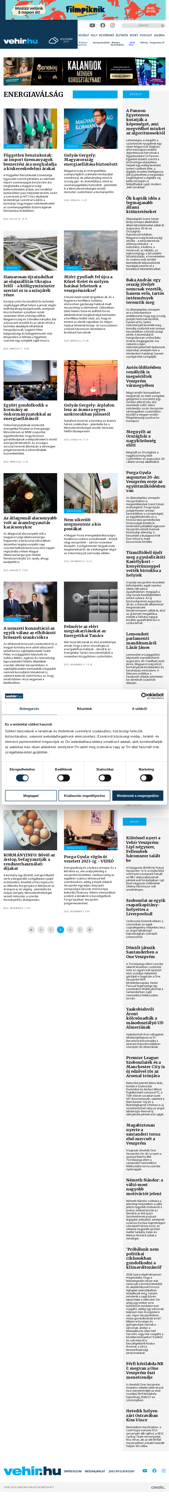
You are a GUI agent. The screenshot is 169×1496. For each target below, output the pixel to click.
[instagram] (112, 25)
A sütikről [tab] (139, 709)
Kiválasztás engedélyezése (84, 795)
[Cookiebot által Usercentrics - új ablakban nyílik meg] (144, 696)
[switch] (63, 777)
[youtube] (92, 25)
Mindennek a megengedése (138, 795)
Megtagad (30, 795)
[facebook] (102, 25)
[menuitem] (83, 35)
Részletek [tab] (84, 709)
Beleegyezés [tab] (29, 709)
